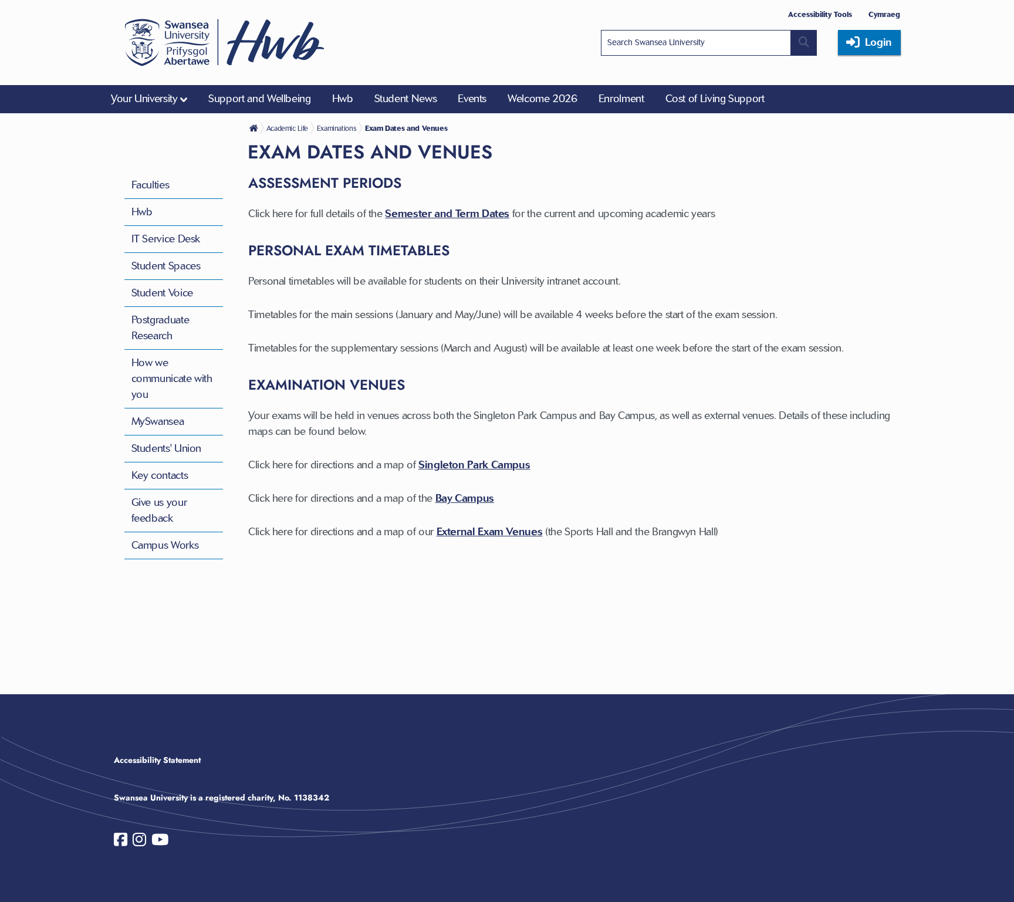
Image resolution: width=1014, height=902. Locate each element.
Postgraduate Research (160, 327)
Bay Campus (464, 498)
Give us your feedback (159, 510)
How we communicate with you (171, 378)
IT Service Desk (166, 238)
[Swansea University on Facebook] (120, 842)
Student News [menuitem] (405, 98)
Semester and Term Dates (447, 213)
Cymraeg (884, 14)
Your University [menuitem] (144, 98)
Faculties (150, 184)
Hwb (142, 211)
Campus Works (165, 545)
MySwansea (157, 421)
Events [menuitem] (472, 98)
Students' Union (166, 448)
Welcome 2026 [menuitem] (542, 98)
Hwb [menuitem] (342, 98)
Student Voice (162, 292)
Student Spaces (166, 265)
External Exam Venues (490, 531)
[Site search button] (804, 43)
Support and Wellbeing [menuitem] (259, 98)
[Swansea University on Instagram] (139, 842)
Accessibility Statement (157, 760)
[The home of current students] (255, 128)
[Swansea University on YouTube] (159, 842)
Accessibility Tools (820, 14)
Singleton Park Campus (474, 464)
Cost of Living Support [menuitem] (715, 98)
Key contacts (159, 475)
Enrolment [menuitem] (621, 98)
